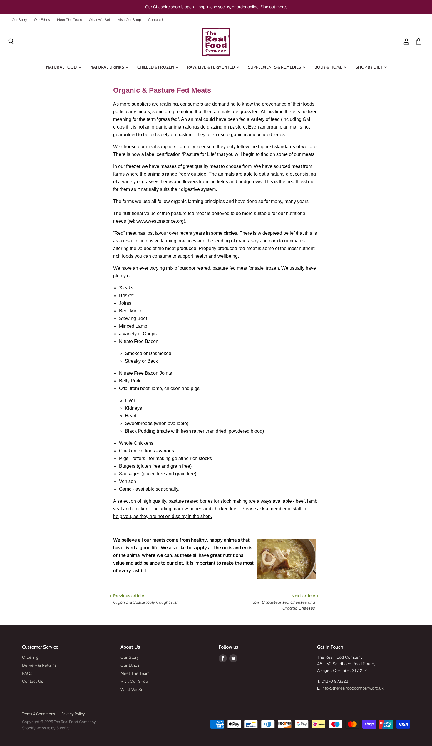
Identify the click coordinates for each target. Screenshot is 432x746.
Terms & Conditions (38, 714)
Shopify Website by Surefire (46, 728)
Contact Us (157, 20)
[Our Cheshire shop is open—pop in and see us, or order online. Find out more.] (216, 7)
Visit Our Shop (129, 20)
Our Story (19, 20)
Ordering (30, 657)
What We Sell (100, 20)
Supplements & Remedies (275, 67)
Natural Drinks (107, 67)
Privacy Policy (73, 714)
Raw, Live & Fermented (211, 67)
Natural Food (62, 67)
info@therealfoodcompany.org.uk (353, 688)
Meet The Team (69, 20)
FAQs (27, 673)
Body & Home (329, 67)
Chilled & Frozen (156, 67)
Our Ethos (42, 20)
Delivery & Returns (39, 665)
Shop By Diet (370, 67)
